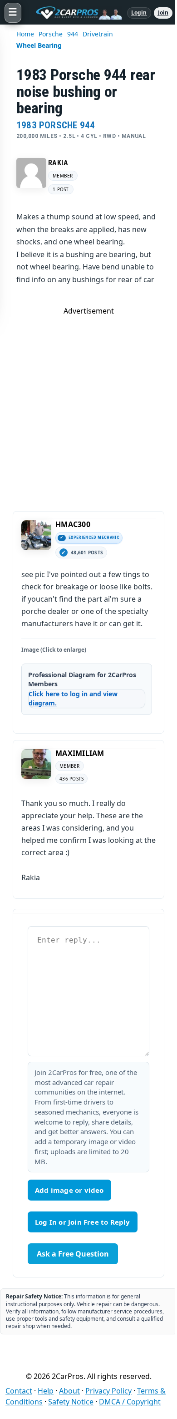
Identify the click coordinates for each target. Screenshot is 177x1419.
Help (46, 1391)
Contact (18, 1391)
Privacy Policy (108, 1391)
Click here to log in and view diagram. (73, 698)
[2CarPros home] (74, 12)
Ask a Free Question (73, 1254)
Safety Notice (70, 1402)
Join (163, 12)
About (69, 1391)
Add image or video (69, 1190)
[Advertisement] (88, 404)
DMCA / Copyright (130, 1402)
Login (139, 12)
